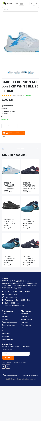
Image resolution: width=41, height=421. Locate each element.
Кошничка (24, 322)
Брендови (5, 336)
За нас (4, 313)
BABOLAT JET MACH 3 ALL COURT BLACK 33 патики (10, 223)
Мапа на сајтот (7, 339)
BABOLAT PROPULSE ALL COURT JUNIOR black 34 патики (29, 186)
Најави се (24, 313)
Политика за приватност (12, 375)
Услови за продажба (9, 322)
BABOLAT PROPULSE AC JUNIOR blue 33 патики (28, 223)
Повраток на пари (8, 325)
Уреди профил (26, 319)
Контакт (5, 319)
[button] (4, 148)
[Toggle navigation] (21, 4)
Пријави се (8, 358)
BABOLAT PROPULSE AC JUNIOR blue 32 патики (9, 259)
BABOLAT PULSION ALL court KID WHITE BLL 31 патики (10, 186)
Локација (5, 316)
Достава (5, 328)
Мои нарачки (26, 325)
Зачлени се (25, 316)
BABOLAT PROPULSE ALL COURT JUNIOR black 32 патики (29, 259)
